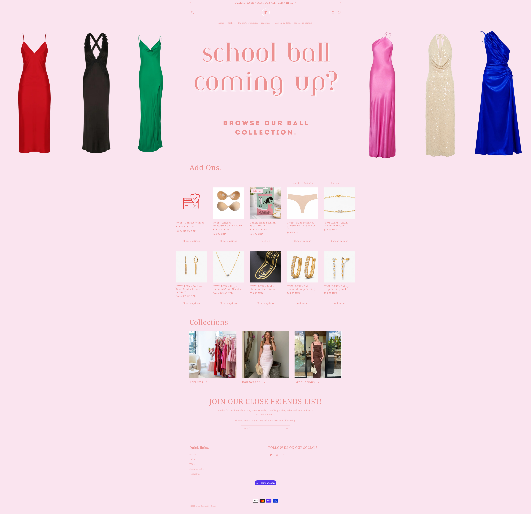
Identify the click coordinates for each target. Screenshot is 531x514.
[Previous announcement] (190, 2)
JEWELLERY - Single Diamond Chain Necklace (228, 288)
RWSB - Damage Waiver (190, 222)
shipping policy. (197, 469)
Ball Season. (252, 382)
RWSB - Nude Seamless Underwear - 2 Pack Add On (301, 225)
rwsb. (198, 506)
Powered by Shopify (209, 506)
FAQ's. (192, 459)
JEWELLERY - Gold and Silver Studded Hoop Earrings (189, 289)
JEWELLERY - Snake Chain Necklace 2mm (262, 288)
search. (193, 454)
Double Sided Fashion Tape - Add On (263, 224)
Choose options (191, 241)
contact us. (194, 474)
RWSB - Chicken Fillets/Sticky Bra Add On (228, 224)
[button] (192, 12)
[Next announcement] (341, 2)
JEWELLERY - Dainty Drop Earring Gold (336, 288)
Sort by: (297, 183)
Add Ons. (196, 382)
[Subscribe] (287, 428)
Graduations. (305, 382)
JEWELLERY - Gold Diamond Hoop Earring (301, 288)
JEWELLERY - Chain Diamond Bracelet (336, 224)
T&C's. (192, 464)
